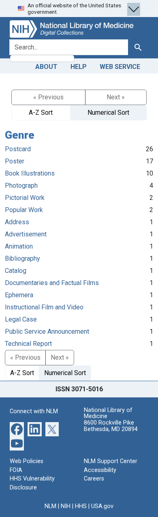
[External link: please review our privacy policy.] (17, 429)
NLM (50, 506)
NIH (65, 506)
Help (78, 67)
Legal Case (21, 319)
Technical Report (28, 344)
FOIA (16, 470)
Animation (19, 246)
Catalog (15, 271)
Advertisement (26, 234)
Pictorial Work (25, 198)
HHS (81, 506)
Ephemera (19, 295)
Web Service (120, 67)
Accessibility (100, 470)
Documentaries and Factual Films (52, 283)
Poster (14, 161)
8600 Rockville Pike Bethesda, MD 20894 (111, 426)
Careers (94, 478)
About (46, 67)
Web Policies (26, 461)
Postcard (18, 149)
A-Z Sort (41, 112)
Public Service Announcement (47, 331)
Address (17, 222)
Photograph (21, 185)
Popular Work (24, 210)
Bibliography (22, 258)
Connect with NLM (34, 411)
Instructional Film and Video (44, 307)
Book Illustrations (30, 173)
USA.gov (102, 506)
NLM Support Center (110, 461)
